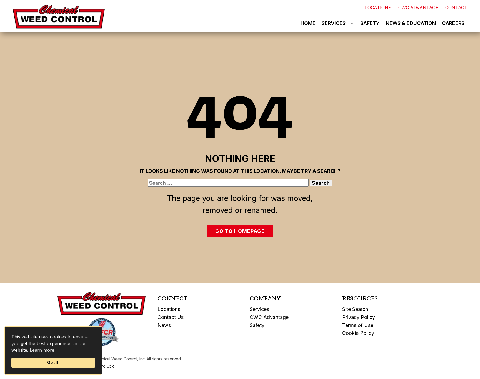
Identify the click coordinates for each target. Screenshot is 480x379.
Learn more (42, 350)
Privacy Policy (358, 317)
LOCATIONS (378, 7)
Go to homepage (240, 231)
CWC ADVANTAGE (418, 7)
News (164, 325)
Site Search (355, 309)
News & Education (411, 23)
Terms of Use (357, 325)
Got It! (53, 362)
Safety (370, 23)
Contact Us (171, 317)
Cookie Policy (358, 333)
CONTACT (456, 7)
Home (308, 23)
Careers (453, 23)
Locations (169, 309)
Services (334, 23)
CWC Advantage (269, 317)
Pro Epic (106, 366)
